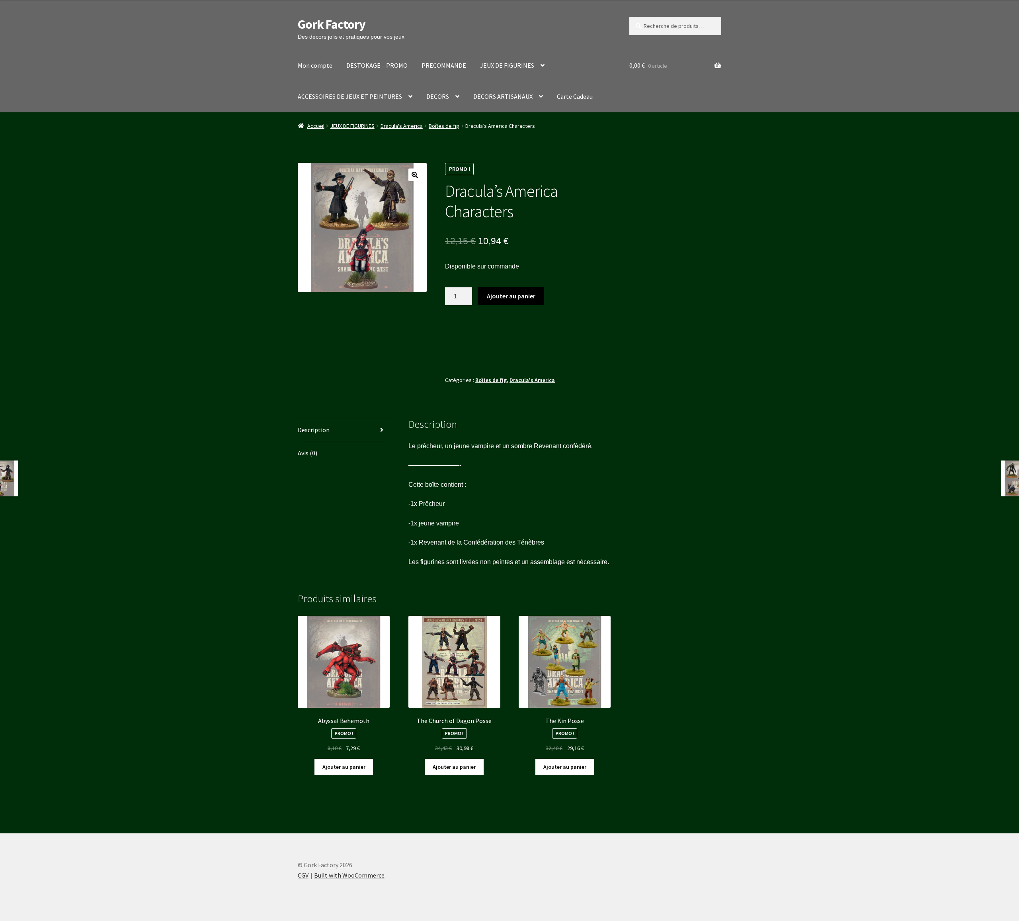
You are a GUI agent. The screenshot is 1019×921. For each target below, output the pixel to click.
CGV (303, 875)
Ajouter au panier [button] (343, 766)
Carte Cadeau (575, 96)
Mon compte (315, 65)
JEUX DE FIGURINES (507, 65)
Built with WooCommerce (349, 875)
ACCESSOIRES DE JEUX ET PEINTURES (350, 96)
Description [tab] (314, 430)
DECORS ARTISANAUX (503, 96)
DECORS (437, 96)
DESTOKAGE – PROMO (377, 65)
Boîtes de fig (444, 125)
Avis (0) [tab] (307, 453)
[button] (414, 175)
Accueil (315, 125)
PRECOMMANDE (444, 65)
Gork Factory (331, 24)
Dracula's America (402, 125)
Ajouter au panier (511, 296)
